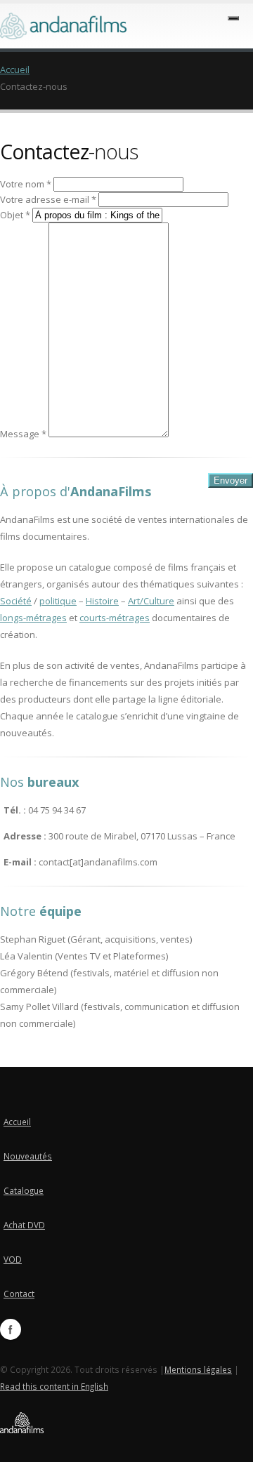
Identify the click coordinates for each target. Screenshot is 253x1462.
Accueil (15, 69)
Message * (23, 433)
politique (58, 600)
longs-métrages (33, 617)
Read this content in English (54, 1386)
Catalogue (24, 1190)
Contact (19, 1293)
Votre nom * (25, 184)
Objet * (15, 214)
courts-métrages (114, 617)
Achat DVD (24, 1224)
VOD (13, 1259)
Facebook (10, 1329)
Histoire (102, 600)
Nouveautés (28, 1156)
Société (16, 600)
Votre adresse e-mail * (48, 199)
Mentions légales (198, 1369)
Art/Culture (151, 600)
